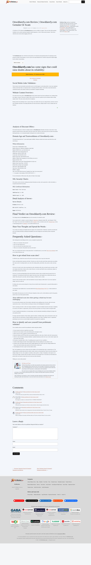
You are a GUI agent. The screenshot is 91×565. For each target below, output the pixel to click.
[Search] (83, 1)
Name (14, 441)
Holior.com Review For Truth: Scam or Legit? (31, 391)
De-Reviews (17, 484)
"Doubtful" (35, 221)
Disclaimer (35, 79)
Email (14, 447)
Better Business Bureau (40, 288)
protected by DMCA (61, 533)
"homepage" (25, 223)
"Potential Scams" (52, 221)
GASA (68, 26)
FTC (47, 288)
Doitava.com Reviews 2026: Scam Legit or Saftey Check (33, 412)
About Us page (48, 376)
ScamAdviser (63, 27)
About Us (66, 31)
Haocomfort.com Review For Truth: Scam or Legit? (32, 402)
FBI (45, 288)
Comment (15, 427)
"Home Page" (35, 220)
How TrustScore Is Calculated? (35, 78)
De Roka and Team (18, 391)
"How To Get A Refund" (51, 250)
